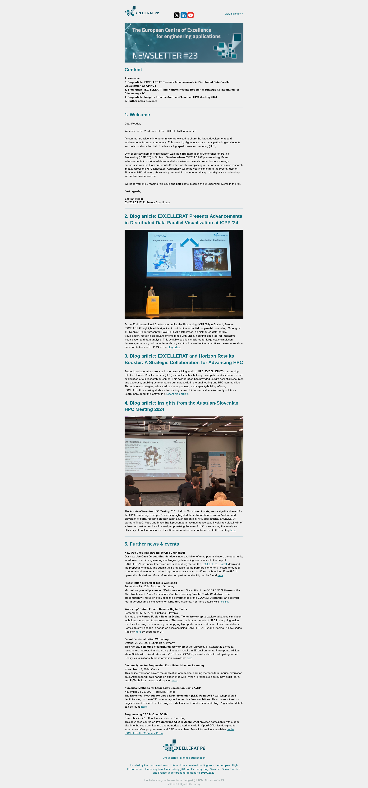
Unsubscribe (170, 757)
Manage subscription (192, 757)
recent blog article (177, 393)
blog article (174, 347)
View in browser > (234, 13)
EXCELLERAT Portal (214, 563)
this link (224, 601)
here (233, 530)
